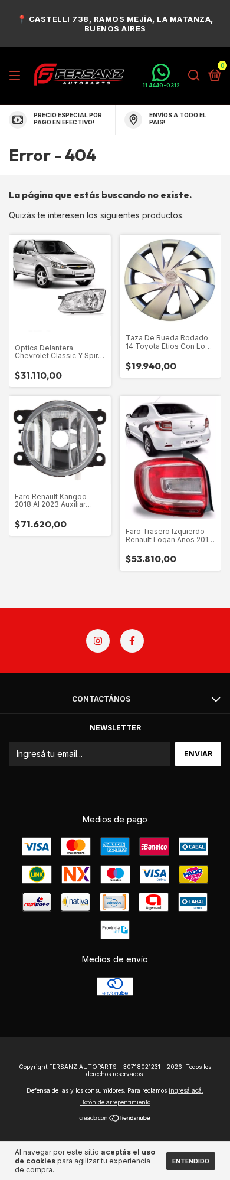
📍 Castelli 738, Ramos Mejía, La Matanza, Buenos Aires (115, 23)
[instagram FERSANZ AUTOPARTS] (98, 641)
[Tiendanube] (115, 1118)
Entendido (190, 1161)
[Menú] (17, 75)
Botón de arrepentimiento (115, 1102)
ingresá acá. (186, 1090)
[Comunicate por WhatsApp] (161, 76)
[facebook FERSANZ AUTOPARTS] (132, 641)
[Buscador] (194, 75)
